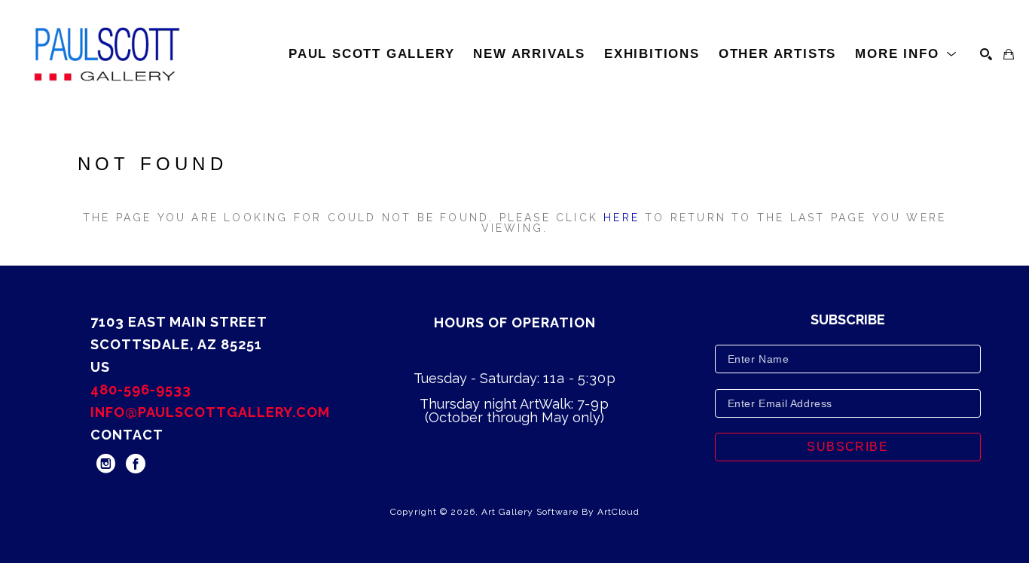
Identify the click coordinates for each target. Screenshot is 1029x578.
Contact (126, 435)
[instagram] (105, 463)
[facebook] (135, 463)
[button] (906, 54)
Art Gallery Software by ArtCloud (560, 512)
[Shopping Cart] (1008, 54)
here (621, 217)
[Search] (986, 54)
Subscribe (847, 446)
